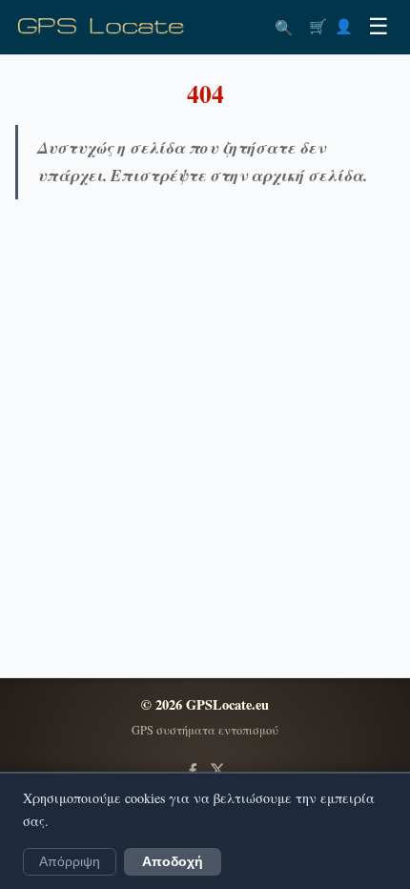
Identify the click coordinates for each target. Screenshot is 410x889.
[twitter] (217, 769)
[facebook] (192, 769)
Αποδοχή (172, 862)
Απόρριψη (69, 862)
